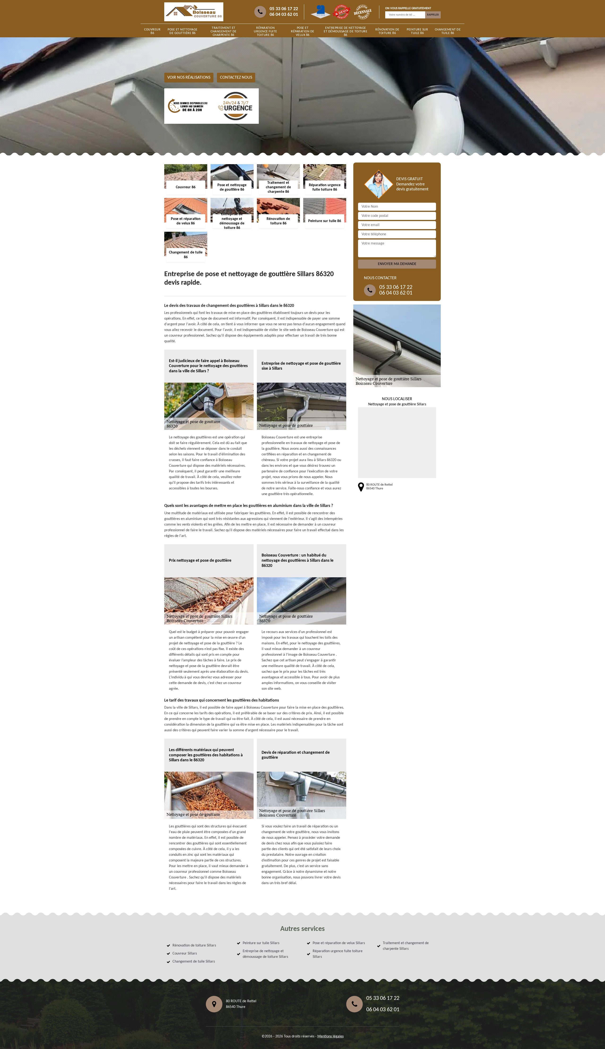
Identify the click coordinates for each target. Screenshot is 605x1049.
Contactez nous (236, 77)
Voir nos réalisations (188, 77)
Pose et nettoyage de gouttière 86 (183, 31)
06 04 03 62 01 (284, 14)
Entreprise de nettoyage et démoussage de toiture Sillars (265, 954)
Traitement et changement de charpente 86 (224, 31)
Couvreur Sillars (185, 953)
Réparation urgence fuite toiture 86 (265, 31)
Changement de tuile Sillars (194, 961)
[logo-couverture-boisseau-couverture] (193, 11)
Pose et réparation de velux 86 (302, 31)
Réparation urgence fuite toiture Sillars (338, 954)
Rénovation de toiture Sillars (194, 945)
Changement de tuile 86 (448, 31)
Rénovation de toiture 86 (387, 31)
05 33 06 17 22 (284, 9)
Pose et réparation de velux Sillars (339, 943)
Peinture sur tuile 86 (417, 31)
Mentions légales (330, 1036)
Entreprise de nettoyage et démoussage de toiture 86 (345, 31)
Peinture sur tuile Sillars (261, 943)
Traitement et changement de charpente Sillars (406, 946)
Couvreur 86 (152, 31)
